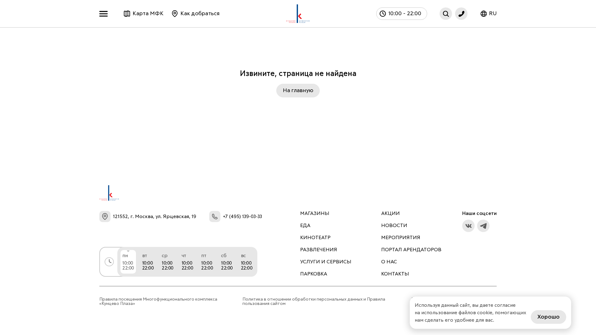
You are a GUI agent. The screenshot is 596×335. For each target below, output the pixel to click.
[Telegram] (483, 226)
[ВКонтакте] (468, 226)
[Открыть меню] (105, 14)
